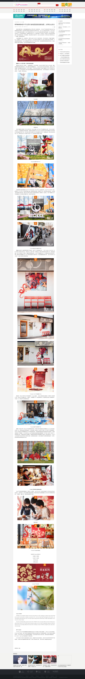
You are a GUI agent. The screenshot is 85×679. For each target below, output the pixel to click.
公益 (47, 11)
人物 (34, 11)
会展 (37, 9)
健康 (65, 11)
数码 (52, 9)
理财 (19, 11)
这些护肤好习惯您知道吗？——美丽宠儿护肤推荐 (64, 43)
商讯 (24, 11)
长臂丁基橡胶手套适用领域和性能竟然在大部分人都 (65, 55)
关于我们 (18, 0)
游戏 (24, 9)
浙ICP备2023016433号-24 (63, 677)
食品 (65, 9)
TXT (56, 676)
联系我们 (32, 676)
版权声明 (47, 676)
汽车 (67, 9)
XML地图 (37, 676)
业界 (47, 9)
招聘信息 (42, 676)
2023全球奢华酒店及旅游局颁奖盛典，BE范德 (65, 58)
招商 (32, 9)
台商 (49, 11)
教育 (69, 11)
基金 (21, 11)
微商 (54, 9)
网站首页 (27, 676)
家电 (49, 9)
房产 (54, 11)
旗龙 (19, 648)
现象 (21, 9)
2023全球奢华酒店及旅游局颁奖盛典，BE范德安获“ (64, 39)
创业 (37, 11)
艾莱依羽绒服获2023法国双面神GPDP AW (65, 62)
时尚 (62, 9)
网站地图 (69, 0)
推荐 (19, 9)
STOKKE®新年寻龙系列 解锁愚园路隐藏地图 (65, 51)
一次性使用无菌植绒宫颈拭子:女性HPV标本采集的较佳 (64, 35)
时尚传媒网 (14, 0)
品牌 (34, 9)
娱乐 (62, 11)
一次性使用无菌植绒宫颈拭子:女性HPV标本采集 (65, 57)
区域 (39, 11)
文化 (39, 9)
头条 (16, 9)
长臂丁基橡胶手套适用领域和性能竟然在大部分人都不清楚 (64, 31)
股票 (16, 11)
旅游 (67, 11)
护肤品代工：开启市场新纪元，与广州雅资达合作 (64, 27)
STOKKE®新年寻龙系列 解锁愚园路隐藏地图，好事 (64, 23)
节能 (52, 11)
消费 (32, 11)
